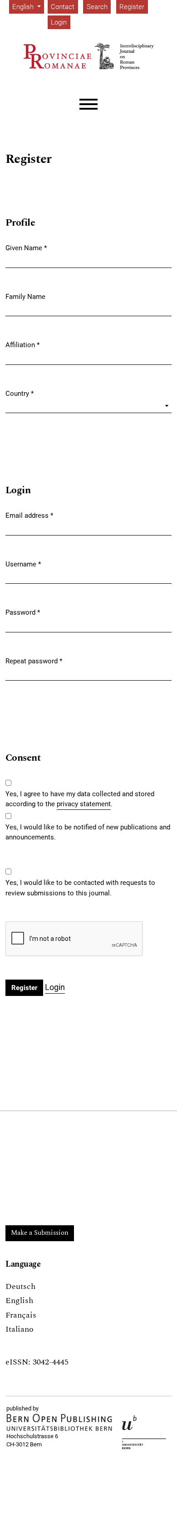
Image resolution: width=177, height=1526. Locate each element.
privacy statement (84, 804)
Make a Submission (40, 1233)
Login (59, 22)
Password (22, 612)
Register (131, 7)
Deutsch (20, 1286)
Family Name (25, 297)
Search (97, 7)
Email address (29, 515)
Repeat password (33, 661)
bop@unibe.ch (24, 1453)
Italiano (19, 1329)
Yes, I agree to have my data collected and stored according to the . (79, 799)
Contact (62, 7)
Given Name (26, 247)
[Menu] (88, 104)
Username (23, 564)
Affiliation (22, 344)
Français (20, 1315)
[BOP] (59, 1422)
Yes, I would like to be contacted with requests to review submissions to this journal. (80, 888)
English (19, 1300)
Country (19, 393)
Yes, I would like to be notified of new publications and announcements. (87, 832)
